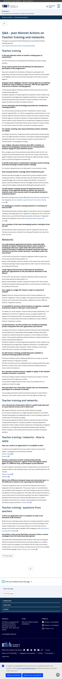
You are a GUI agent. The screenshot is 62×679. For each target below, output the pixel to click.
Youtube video (25, 502)
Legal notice (5, 656)
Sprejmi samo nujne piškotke (33, 675)
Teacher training (6, 454)
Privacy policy (49, 653)
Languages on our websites (27, 653)
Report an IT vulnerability (9, 653)
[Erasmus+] (10, 5)
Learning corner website (28, 549)
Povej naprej (8, 556)
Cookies (40, 653)
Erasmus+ (5, 618)
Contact (48, 650)
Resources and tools (7, 17)
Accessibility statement (9, 634)
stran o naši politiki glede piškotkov (26, 668)
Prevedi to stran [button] (52, 6)
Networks (5, 456)
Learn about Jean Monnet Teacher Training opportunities (18, 46)
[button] (47, 6)
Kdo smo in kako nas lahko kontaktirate (30, 623)
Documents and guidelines (21, 17)
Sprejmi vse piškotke (13, 675)
